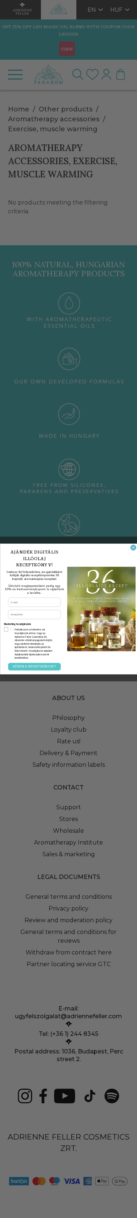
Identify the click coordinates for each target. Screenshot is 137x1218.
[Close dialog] (133, 548)
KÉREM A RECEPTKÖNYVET (34, 666)
